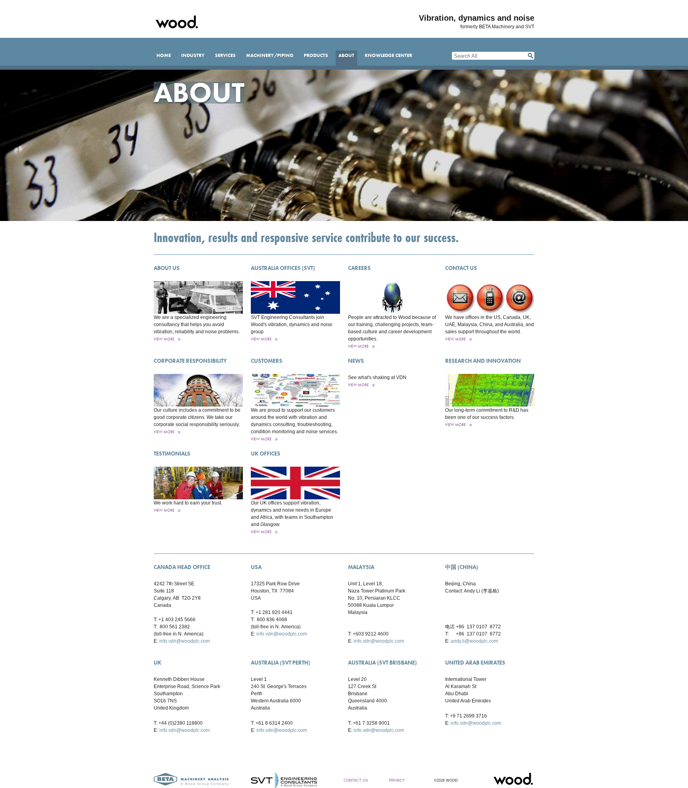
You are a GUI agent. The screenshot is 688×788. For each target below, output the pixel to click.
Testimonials (172, 453)
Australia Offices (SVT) (283, 268)
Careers (359, 268)
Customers (266, 360)
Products (316, 55)
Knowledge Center (388, 55)
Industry (193, 55)
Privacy (397, 780)
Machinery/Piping (269, 55)
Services (225, 55)
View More (164, 339)
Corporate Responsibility (190, 360)
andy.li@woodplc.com (474, 641)
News (356, 360)
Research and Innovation (483, 360)
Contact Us (461, 268)
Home (163, 55)
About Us (167, 268)
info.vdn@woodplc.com (184, 641)
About (346, 55)
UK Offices (265, 453)
